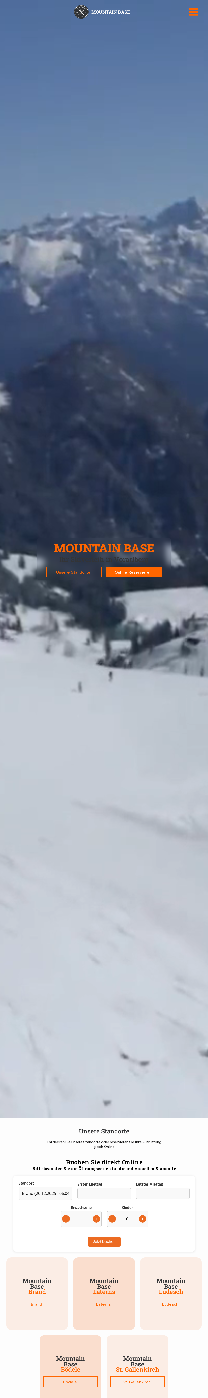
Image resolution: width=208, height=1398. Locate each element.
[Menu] (193, 12)
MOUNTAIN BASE (110, 12)
